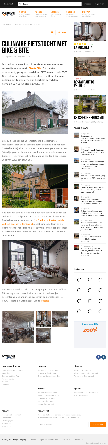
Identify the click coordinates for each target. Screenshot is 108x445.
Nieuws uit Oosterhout (11, 415)
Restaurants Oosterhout (48, 370)
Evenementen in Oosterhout (86, 392)
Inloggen (87, 4)
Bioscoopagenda (81, 395)
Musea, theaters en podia (49, 395)
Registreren (99, 4)
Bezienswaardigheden (47, 392)
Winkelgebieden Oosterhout (86, 373)
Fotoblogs (6, 426)
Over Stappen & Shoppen (13, 370)
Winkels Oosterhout (82, 370)
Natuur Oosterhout (46, 404)
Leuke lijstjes (7, 420)
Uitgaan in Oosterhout (47, 373)
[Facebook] (98, 357)
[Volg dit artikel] (52, 32)
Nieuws (5, 410)
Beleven (41, 388)
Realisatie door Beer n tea (96, 443)
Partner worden (8, 379)
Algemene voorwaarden (49, 440)
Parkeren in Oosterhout (84, 376)
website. (45, 300)
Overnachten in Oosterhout (49, 376)
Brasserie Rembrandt (22, 223)
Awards (5, 382)
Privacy (33, 440)
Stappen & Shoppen (11, 366)
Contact (5, 384)
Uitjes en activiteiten (47, 398)
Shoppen (78, 366)
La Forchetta (41, 220)
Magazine (6, 373)
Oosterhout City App (10, 376)
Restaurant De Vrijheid (84, 84)
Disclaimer (66, 440)
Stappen (42, 366)
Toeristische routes (46, 401)
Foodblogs (6, 418)
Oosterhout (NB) (90, 324)
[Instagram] (103, 357)
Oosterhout (8, 4)
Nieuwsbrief (43, 410)
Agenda (77, 388)
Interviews (6, 423)
